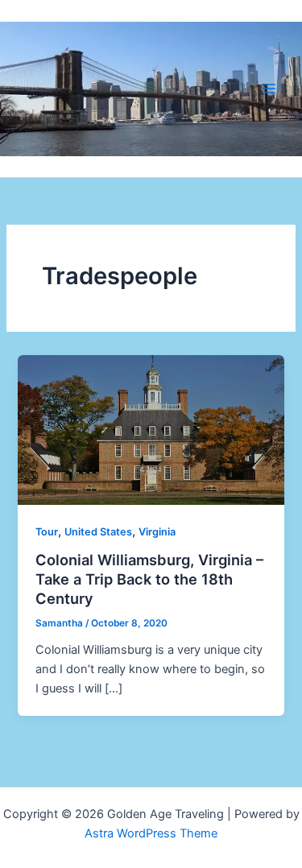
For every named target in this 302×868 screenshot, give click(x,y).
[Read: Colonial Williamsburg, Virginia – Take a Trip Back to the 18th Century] (150, 429)
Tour (46, 532)
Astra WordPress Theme (151, 833)
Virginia (157, 532)
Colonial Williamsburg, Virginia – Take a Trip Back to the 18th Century (149, 578)
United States (98, 532)
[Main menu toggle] (269, 88)
